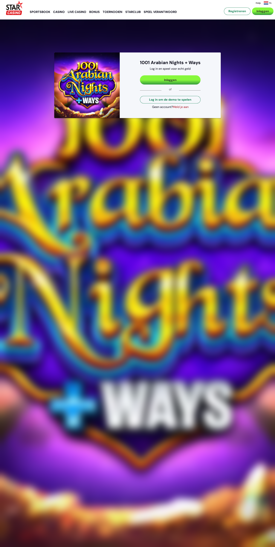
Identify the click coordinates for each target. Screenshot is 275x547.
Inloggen (262, 11)
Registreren (237, 11)
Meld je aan (181, 107)
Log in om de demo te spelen (170, 100)
